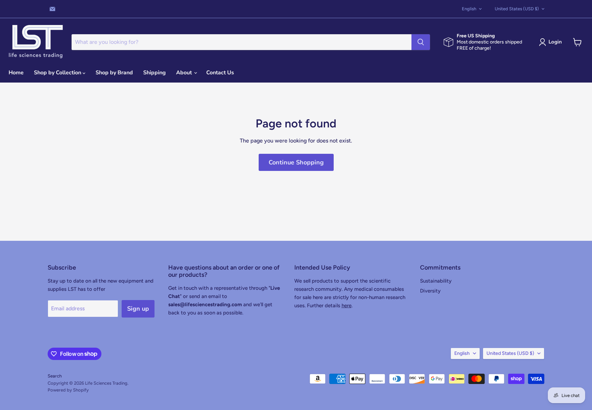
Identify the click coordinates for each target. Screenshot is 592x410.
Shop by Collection (58, 72)
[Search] (420, 42)
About (184, 72)
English (469, 8)
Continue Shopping (296, 162)
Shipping (154, 72)
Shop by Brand (114, 72)
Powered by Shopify (68, 390)
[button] (552, 42)
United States (517, 8)
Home (16, 72)
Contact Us (220, 72)
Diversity (430, 291)
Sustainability (436, 281)
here (347, 305)
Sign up (138, 309)
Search (55, 375)
